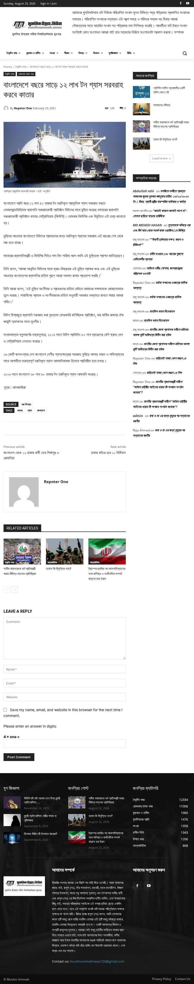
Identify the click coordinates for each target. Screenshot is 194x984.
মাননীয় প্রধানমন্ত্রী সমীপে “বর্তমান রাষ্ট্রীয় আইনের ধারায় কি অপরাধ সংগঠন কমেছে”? (158, 387)
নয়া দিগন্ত (26, 404)
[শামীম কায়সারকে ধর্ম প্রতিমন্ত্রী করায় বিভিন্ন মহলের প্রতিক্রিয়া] (22, 552)
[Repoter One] (7, 108)
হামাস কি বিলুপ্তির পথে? (58, 569)
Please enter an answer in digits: (30, 726)
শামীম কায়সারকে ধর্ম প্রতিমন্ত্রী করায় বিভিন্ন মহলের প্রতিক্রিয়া (106, 800)
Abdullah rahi (143, 191)
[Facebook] (180, 4)
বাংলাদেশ (41, 410)
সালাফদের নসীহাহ (161, 105)
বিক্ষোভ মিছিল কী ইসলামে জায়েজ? (40, 834)
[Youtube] (187, 4)
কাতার (19, 410)
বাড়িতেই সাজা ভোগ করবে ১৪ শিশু (164, 372)
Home (8, 67)
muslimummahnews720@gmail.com (97, 961)
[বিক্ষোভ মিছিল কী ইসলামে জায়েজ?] (12, 838)
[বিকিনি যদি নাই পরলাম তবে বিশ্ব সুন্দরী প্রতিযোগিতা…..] (12, 802)
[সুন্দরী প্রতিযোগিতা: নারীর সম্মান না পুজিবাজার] (12, 820)
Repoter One (23, 108)
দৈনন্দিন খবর (21, 67)
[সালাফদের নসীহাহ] (141, 109)
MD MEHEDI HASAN (147, 225)
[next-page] (15, 589)
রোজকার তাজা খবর (26, 74)
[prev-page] (7, 589)
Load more (159, 158)
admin (138, 415)
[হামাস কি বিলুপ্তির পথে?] (64, 552)
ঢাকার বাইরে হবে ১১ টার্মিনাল (108, 453)
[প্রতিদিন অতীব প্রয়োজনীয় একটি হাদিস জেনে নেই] (141, 92)
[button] (184, 53)
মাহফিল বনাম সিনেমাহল (162, 311)
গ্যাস (30, 410)
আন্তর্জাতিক (52, 562)
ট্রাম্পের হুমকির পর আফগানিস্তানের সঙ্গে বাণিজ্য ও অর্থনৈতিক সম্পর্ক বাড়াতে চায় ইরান (106, 574)
